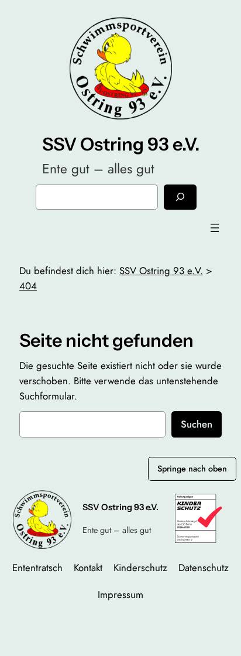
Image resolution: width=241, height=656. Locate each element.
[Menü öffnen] (215, 228)
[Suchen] (180, 197)
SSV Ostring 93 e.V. (120, 144)
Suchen (196, 424)
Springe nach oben (192, 468)
